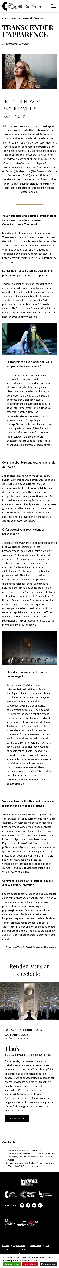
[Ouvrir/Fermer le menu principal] (54, 6)
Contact (5, 1246)
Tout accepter (12, 1264)
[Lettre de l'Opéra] (33, 6)
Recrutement (35, 1246)
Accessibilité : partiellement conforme (20, 1254)
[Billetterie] (26, 6)
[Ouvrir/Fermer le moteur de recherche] (47, 6)
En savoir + (16, 1118)
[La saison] (20, 6)
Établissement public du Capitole (18, 1250)
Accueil (5, 18)
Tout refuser (30, 1264)
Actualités (15, 18)
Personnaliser (48, 1264)
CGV (47, 1246)
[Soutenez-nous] (40, 6)
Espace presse (19, 1246)
